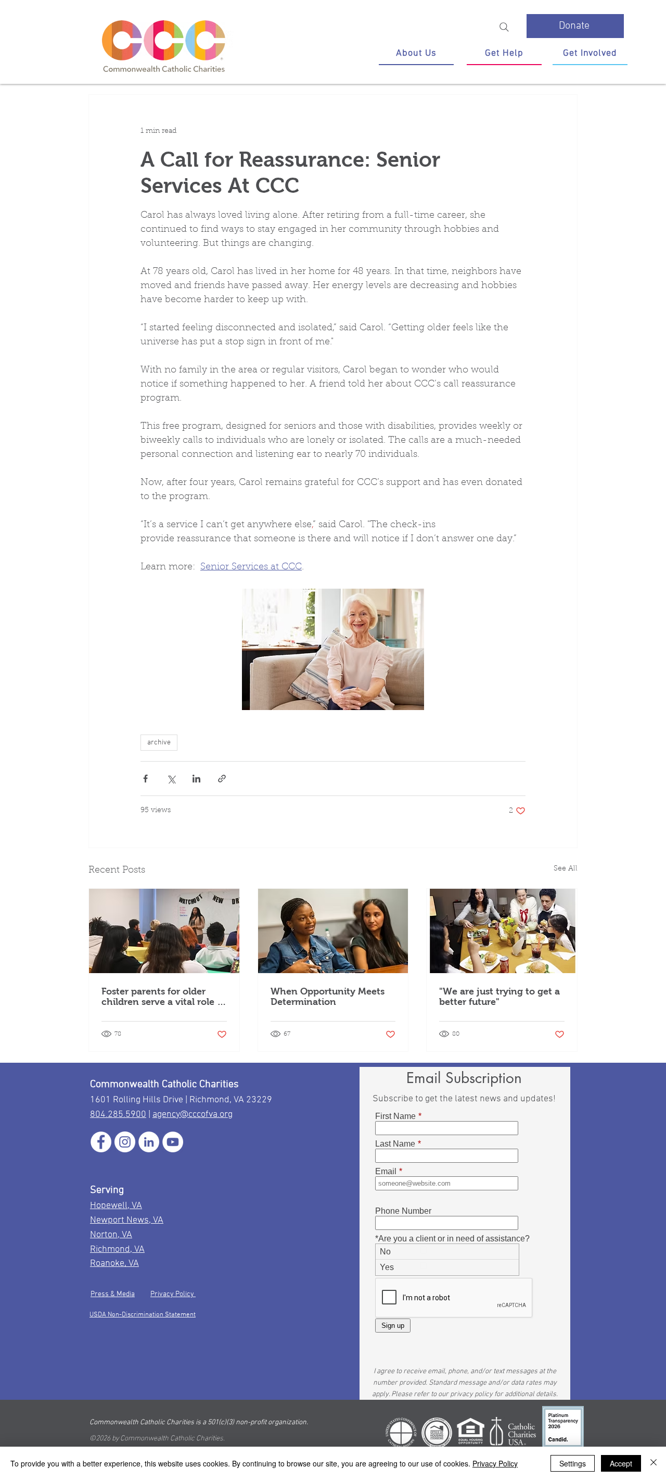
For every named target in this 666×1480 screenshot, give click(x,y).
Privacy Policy (173, 1294)
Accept (621, 1463)
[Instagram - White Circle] (124, 1141)
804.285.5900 (118, 1114)
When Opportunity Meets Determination (328, 996)
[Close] (653, 1463)
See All (566, 869)
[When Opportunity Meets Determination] (333, 931)
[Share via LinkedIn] (196, 778)
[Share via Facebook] (145, 778)
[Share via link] (222, 778)
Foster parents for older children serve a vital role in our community (163, 996)
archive (159, 742)
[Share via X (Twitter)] (171, 778)
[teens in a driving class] (164, 931)
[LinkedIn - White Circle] (148, 1141)
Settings (572, 1463)
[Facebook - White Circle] (101, 1141)
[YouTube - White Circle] (172, 1141)
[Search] (504, 27)
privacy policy (471, 1394)
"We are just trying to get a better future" (499, 996)
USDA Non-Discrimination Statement (142, 1315)
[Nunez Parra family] (502, 931)
